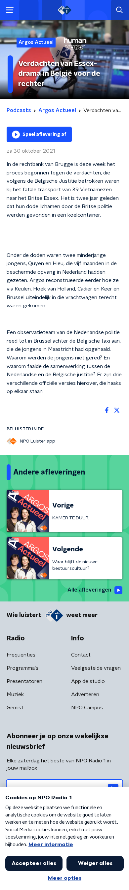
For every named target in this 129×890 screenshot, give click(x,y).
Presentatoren (24, 681)
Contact (81, 655)
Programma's (22, 668)
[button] (9, 10)
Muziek (15, 694)
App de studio (88, 681)
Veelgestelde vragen (96, 668)
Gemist (15, 707)
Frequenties (21, 655)
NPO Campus (87, 707)
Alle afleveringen (89, 590)
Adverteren (85, 694)
